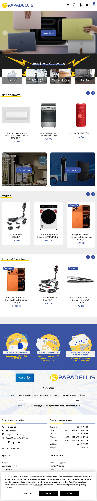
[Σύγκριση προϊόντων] (87, 5)
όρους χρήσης (39, 406)
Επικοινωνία (7, 469)
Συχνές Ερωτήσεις (9, 466)
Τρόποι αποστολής (57, 469)
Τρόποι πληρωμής (57, 466)
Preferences (27, 493)
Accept (69, 493)
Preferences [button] (10, 487)
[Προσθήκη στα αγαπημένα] (32, 124)
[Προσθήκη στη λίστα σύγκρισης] (32, 119)
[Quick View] (32, 114)
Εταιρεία (5, 462)
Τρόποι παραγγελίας (58, 462)
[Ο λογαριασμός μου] (80, 5)
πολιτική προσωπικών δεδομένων (66, 406)
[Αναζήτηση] (74, 5)
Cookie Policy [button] (38, 485)
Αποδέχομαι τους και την (49, 406)
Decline (48, 493)
